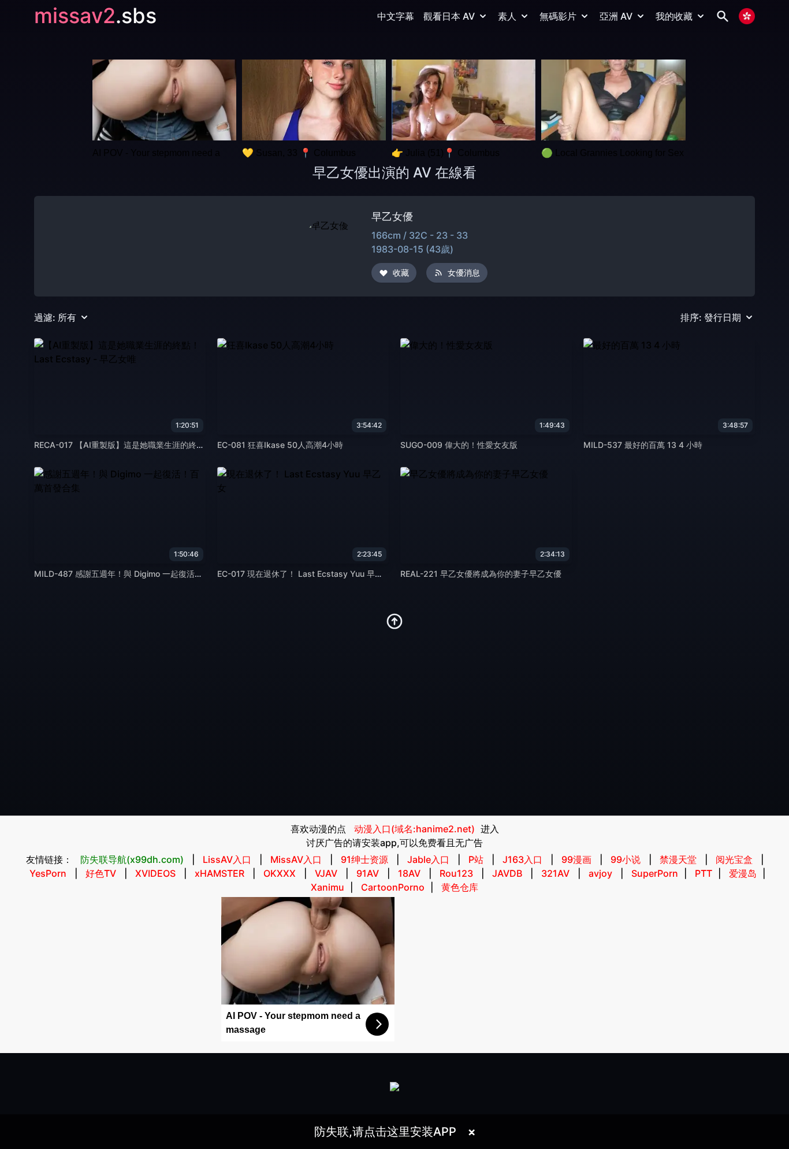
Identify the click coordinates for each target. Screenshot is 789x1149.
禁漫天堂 (678, 859)
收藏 (401, 272)
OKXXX (279, 873)
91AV (367, 873)
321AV (555, 873)
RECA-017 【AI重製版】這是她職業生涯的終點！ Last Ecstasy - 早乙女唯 (169, 445)
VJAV (326, 873)
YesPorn (47, 873)
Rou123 (456, 873)
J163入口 (522, 859)
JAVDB (507, 873)
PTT (703, 873)
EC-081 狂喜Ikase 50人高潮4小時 (280, 445)
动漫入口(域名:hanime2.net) (414, 829)
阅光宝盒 (734, 859)
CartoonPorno (393, 887)
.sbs (136, 15)
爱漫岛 (743, 873)
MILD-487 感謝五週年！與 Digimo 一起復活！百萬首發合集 (142, 574)
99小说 (626, 859)
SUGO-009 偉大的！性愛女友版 (459, 445)
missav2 (75, 15)
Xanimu (327, 887)
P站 (475, 859)
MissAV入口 (296, 859)
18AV (409, 873)
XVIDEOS (155, 873)
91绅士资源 (364, 859)
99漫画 (576, 859)
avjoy (600, 873)
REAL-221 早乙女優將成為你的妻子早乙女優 (480, 574)
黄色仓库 (459, 887)
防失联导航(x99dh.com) (132, 859)
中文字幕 (395, 16)
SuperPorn (654, 873)
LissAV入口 (227, 859)
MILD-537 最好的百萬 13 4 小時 (642, 445)
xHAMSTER (219, 873)
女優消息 (464, 272)
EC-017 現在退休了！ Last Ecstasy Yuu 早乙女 (304, 574)
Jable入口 (428, 859)
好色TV (100, 873)
